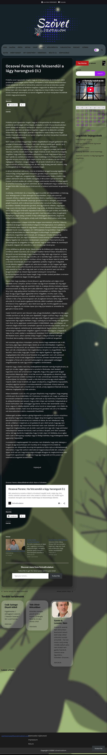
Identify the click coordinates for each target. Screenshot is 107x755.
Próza (20, 47)
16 (86, 118)
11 (94, 114)
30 (86, 125)
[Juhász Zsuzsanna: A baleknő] (15, 544)
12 (99, 114)
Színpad (85, 47)
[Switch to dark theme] (96, 50)
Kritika (27, 47)
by (6, 75)
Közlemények (52, 47)
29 (82, 125)
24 (91, 121)
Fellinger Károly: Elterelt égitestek (88, 143)
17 (90, 118)
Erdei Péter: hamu (82, 147)
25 (95, 121)
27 (103, 121)
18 (95, 118)
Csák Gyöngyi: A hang (84, 139)
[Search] (102, 50)
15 (82, 118)
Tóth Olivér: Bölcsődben (34, 606)
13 (103, 114)
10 (90, 114)
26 (99, 121)
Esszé (35, 47)
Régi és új (53, 53)
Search (78, 70)
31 (90, 125)
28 (78, 125)
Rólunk (31, 744)
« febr (88, 130)
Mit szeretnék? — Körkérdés (34, 53)
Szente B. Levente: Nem (60, 621)
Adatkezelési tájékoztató (37, 736)
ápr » (93, 130)
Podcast (76, 47)
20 (103, 118)
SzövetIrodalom (60, 750)
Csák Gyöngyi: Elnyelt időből (11, 606)
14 (78, 118)
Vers (5, 47)
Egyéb (5, 53)
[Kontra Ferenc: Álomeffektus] (59, 547)
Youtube (63, 2)
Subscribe (56, 576)
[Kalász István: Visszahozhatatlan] (38, 548)
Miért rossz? (15, 53)
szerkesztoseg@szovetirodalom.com (15, 736)
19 (99, 118)
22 (82, 121)
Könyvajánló (64, 53)
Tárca (42, 47)
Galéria (12, 47)
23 (86, 121)
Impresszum (33, 740)
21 (78, 121)
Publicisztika (65, 47)
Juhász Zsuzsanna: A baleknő (15, 551)
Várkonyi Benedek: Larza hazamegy (89, 152)
